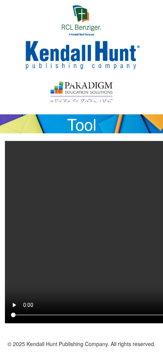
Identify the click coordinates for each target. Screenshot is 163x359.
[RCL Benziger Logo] (82, 20)
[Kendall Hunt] (81, 54)
